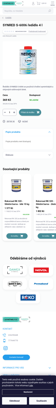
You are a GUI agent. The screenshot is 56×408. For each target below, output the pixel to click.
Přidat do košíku (27, 112)
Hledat (49, 11)
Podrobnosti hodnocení (37, 31)
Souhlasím (41, 401)
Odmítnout (14, 401)
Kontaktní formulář (16, 357)
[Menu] (52, 3)
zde (31, 385)
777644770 (13, 340)
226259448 (13, 335)
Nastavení (28, 392)
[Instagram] (5, 347)
